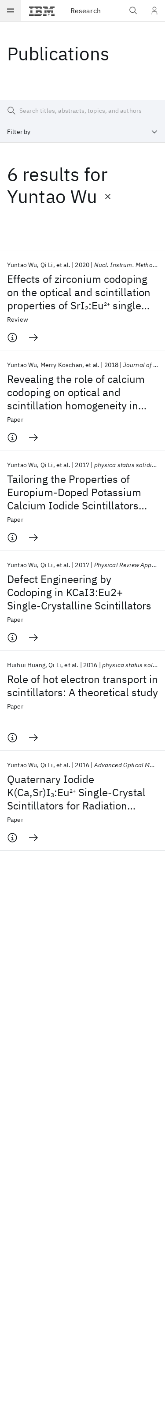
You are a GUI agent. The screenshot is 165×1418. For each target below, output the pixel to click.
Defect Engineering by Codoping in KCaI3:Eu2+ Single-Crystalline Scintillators (79, 592)
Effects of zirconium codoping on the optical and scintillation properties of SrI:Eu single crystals (78, 292)
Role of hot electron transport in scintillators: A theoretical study (82, 685)
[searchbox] (82, 110)
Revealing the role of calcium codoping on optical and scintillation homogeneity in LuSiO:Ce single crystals (76, 392)
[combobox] (82, 131)
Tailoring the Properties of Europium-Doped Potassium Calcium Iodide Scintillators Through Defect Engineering (74, 492)
